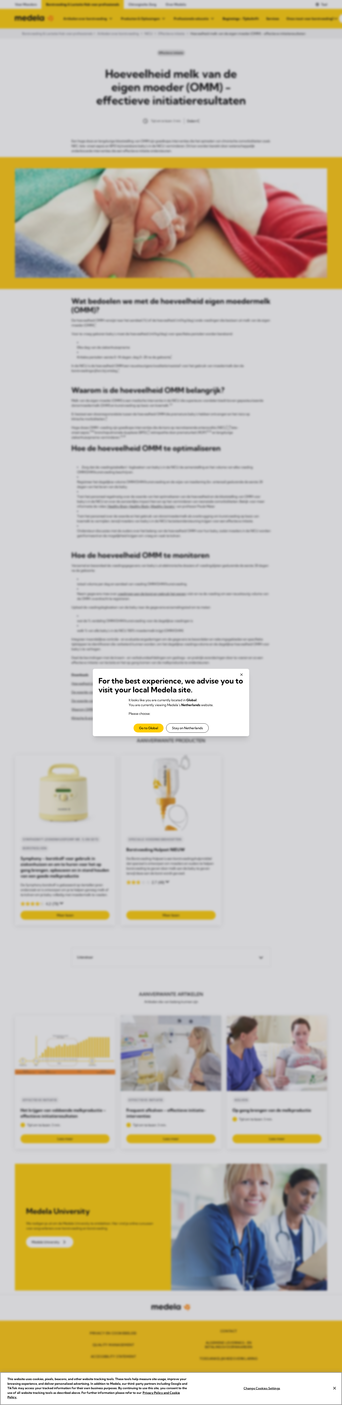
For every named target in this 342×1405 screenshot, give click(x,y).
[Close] (334, 1388)
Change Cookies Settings (262, 1388)
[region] (171, 1388)
